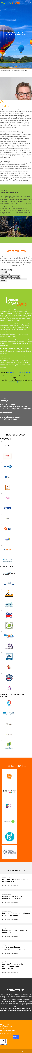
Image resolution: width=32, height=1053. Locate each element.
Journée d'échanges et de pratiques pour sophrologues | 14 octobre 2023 (15, 966)
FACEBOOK (16, 1036)
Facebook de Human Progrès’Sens (19, 372)
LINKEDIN (16, 1038)
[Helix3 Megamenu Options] (30, 3)
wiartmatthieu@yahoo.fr (16, 382)
